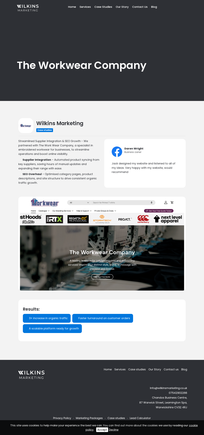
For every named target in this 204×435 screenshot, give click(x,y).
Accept (102, 430)
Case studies (103, 7)
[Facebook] (171, 6)
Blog (154, 7)
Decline (113, 430)
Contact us (140, 7)
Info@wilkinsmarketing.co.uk (168, 388)
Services (85, 7)
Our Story (122, 7)
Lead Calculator (140, 418)
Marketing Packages (89, 418)
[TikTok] (166, 6)
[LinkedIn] (176, 6)
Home (72, 7)
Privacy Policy (62, 418)
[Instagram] (182, 6)
